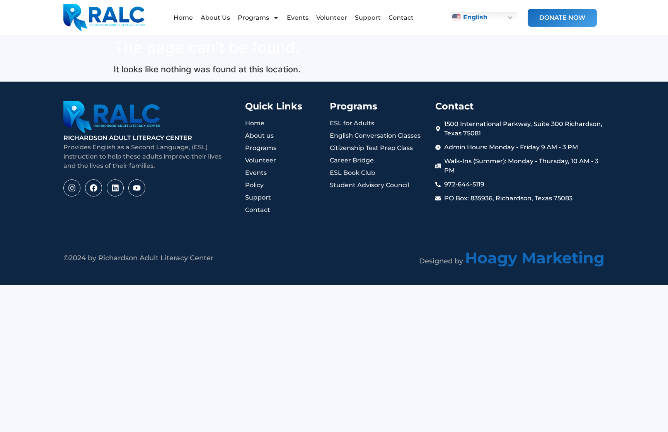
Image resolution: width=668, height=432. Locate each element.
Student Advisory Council (369, 185)
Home (183, 17)
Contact (401, 17)
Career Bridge (352, 160)
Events (297, 17)
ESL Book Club (352, 172)
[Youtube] (136, 187)
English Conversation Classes (375, 135)
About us (259, 135)
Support (368, 17)
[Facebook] (93, 187)
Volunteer (331, 17)
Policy (254, 185)
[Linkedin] (115, 187)
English (474, 17)
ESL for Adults (352, 123)
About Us (215, 17)
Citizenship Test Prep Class (371, 148)
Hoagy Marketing (535, 257)
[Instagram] (71, 187)
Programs (253, 17)
